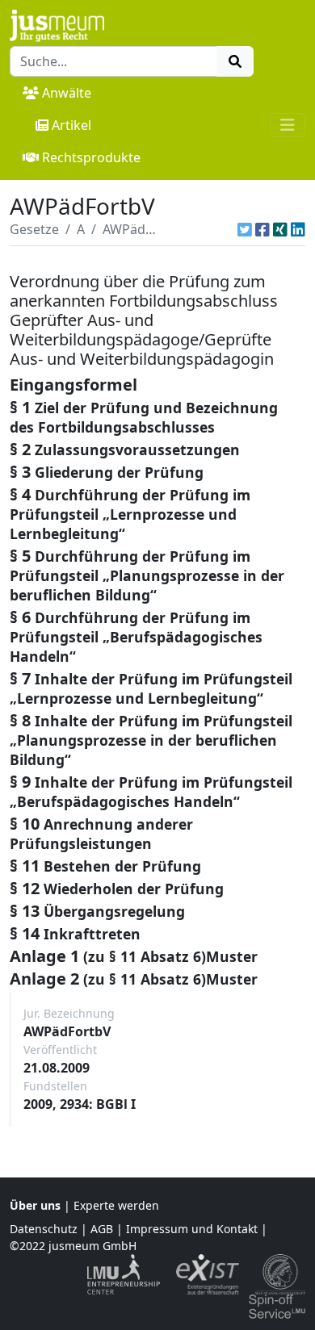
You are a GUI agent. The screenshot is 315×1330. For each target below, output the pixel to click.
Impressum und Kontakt (192, 1228)
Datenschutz (44, 1228)
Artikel (71, 125)
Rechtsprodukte (91, 157)
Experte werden (116, 1205)
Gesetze (34, 229)
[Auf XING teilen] (280, 229)
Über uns (35, 1205)
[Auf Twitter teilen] (244, 229)
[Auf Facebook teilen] (262, 229)
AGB (101, 1228)
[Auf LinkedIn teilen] (298, 229)
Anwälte (66, 93)
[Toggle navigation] (287, 125)
